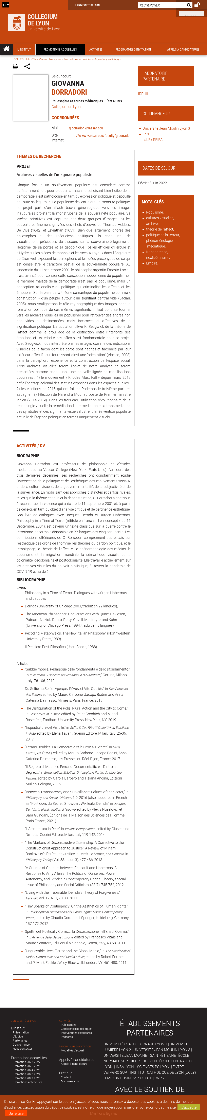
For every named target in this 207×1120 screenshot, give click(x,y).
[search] (165, 5)
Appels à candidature (74, 1064)
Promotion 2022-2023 (26, 1078)
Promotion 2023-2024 (26, 1074)
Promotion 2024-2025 (26, 1070)
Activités (65, 1021)
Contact (66, 1077)
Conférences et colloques (76, 1029)
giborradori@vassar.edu (86, 128)
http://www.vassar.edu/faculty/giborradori (100, 135)
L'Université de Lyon (87, 5)
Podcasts (67, 1037)
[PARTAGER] (28, 67)
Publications (68, 1025)
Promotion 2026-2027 (26, 1062)
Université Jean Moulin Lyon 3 (166, 128)
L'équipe (18, 1036)
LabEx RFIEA (153, 139)
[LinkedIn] (191, 13)
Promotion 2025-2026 (26, 1066)
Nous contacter (22, 1048)
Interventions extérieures (76, 1033)
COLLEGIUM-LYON (25, 59)
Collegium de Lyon (66, 106)
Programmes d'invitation (75, 1046)
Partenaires (20, 1040)
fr (4, 5)
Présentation (21, 1032)
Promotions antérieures (27, 1082)
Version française (50, 59)
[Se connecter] (200, 5)
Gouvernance (21, 1044)
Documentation (70, 1081)
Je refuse (16, 1113)
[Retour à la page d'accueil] (34, 22)
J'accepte (188, 1107)
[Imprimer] (17, 67)
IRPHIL (144, 93)
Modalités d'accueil (72, 1050)
